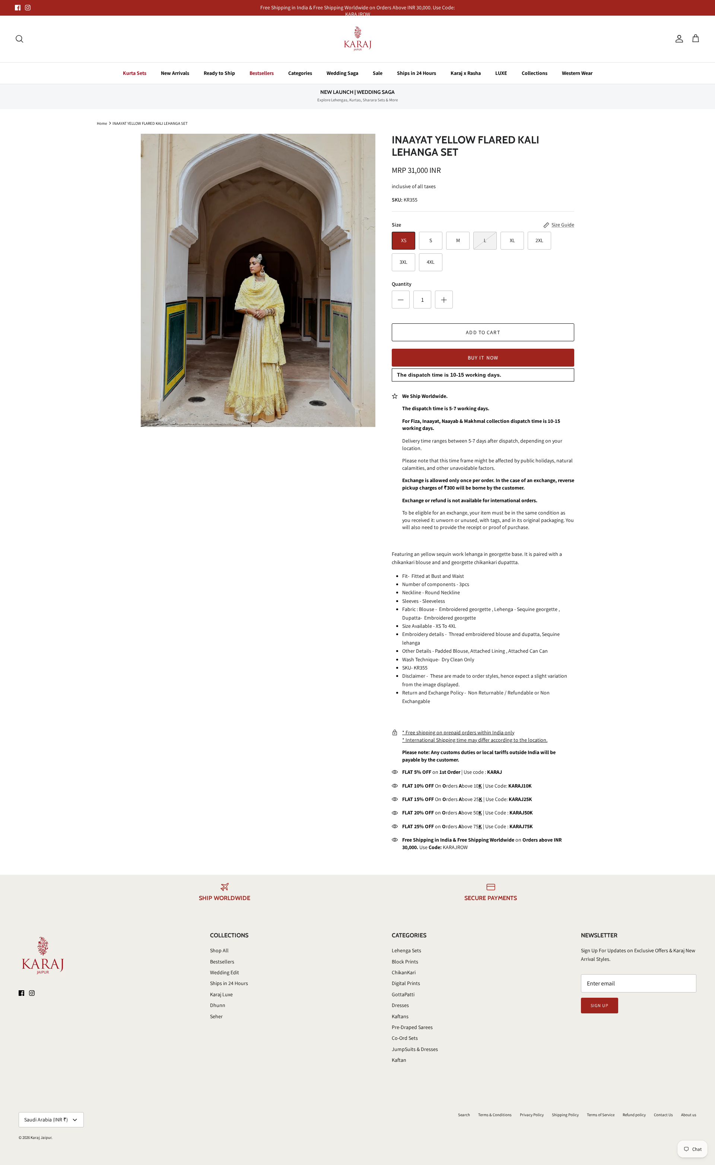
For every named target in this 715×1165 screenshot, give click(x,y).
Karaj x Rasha (466, 73)
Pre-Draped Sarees (412, 1027)
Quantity (401, 284)
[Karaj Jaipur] (358, 39)
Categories (300, 73)
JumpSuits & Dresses (415, 1049)
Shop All (219, 950)
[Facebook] (17, 7)
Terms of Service (600, 1114)
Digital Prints (406, 983)
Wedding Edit (224, 972)
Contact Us (663, 1114)
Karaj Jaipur (41, 1137)
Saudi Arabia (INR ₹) (46, 1119)
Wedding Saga (342, 73)
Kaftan (399, 1060)
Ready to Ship (219, 73)
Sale (377, 73)
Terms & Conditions (495, 1114)
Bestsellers (262, 73)
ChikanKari (404, 972)
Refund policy (634, 1114)
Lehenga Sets (406, 950)
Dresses (400, 1005)
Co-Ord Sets (405, 1038)
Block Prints (405, 961)
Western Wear (577, 73)
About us (688, 1114)
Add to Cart (483, 332)
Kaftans (400, 1016)
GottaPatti (403, 994)
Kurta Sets (134, 73)
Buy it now (483, 357)
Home (102, 123)
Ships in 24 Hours (416, 73)
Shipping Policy (565, 1114)
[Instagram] (28, 7)
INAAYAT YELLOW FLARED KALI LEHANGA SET (150, 123)
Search (464, 1114)
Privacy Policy (532, 1114)
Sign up (599, 1005)
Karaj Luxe (221, 994)
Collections (534, 73)
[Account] (678, 38)
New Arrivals (175, 73)
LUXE (501, 73)
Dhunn (217, 1005)
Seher (216, 1016)
